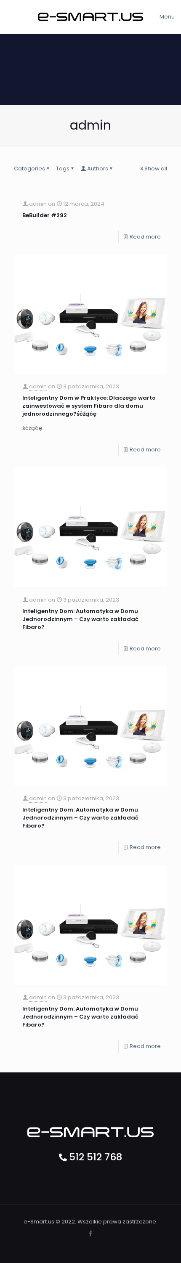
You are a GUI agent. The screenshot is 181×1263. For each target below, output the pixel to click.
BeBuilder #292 (44, 215)
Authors (97, 168)
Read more (145, 237)
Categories (29, 168)
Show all (155, 168)
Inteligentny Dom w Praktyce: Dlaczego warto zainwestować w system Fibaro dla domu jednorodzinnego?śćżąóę (89, 406)
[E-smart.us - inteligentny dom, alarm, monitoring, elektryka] (90, 16)
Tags (62, 168)
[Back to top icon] (170, 1251)
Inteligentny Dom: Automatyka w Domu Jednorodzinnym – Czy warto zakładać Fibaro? (80, 619)
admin (38, 204)
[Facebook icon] (91, 1233)
